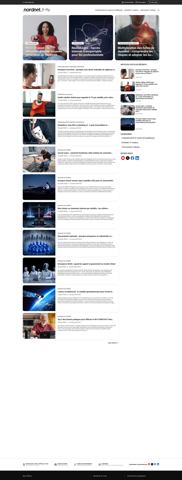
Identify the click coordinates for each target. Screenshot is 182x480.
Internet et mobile (131, 10)
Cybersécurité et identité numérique (108, 10)
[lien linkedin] (137, 158)
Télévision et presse (147, 10)
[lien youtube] (123, 158)
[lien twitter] (128, 158)
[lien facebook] (132, 158)
